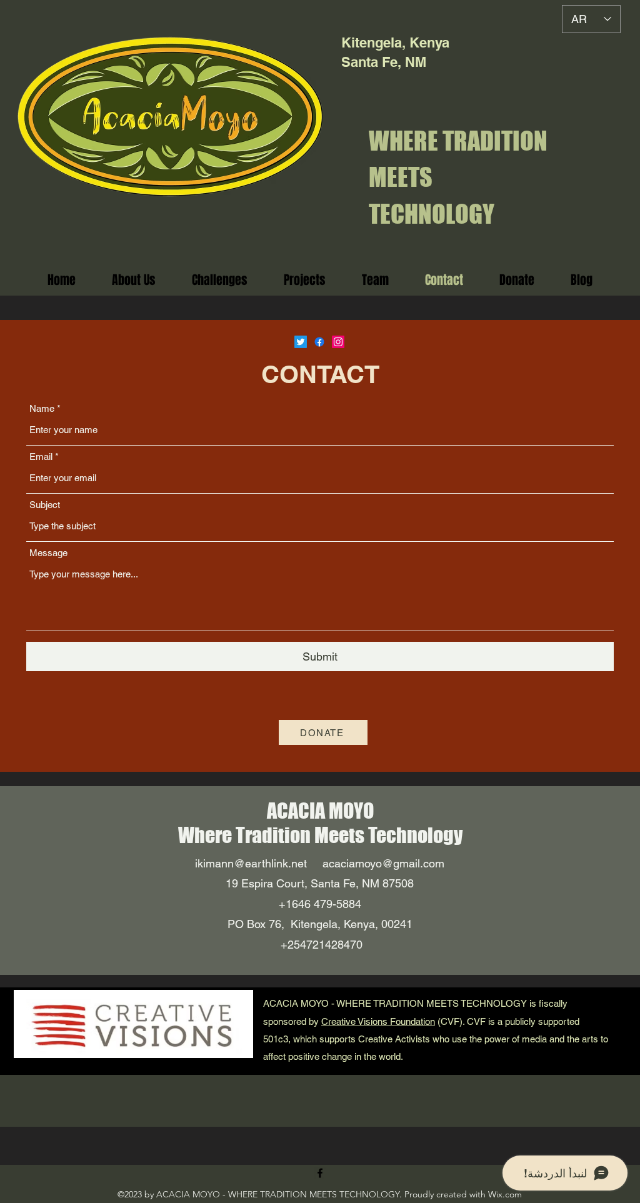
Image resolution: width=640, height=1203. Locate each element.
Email (40, 456)
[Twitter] (300, 342)
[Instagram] (338, 342)
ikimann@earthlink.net (251, 863)
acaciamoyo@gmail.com (383, 863)
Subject (44, 504)
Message (48, 552)
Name (41, 408)
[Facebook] (319, 342)
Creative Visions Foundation (378, 1021)
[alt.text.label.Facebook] (320, 1173)
